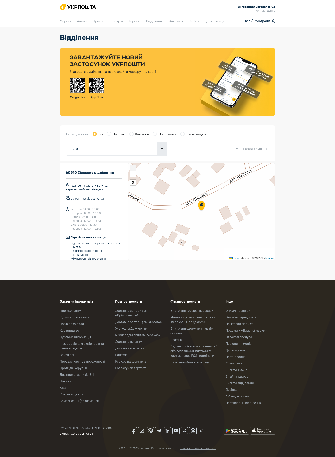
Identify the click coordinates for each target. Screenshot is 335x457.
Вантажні (142, 134)
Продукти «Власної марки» (246, 330)
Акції (63, 388)
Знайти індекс (236, 370)
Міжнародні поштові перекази (138, 335)
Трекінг (99, 21)
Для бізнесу (215, 21)
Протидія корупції (73, 368)
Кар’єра (194, 21)
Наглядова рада (72, 324)
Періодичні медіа (238, 344)
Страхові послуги (239, 337)
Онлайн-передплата (241, 317)
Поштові (119, 134)
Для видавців (236, 350)
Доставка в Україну (129, 348)
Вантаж (121, 355)
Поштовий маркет (239, 324)
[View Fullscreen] (133, 182)
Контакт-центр (71, 394)
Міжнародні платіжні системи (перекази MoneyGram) (192, 320)
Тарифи (134, 21)
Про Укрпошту (70, 311)
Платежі (176, 340)
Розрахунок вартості (131, 368)
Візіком (269, 258)
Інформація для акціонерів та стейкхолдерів (82, 346)
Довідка (231, 390)
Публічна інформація (75, 337)
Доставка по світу (128, 342)
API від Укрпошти (238, 396)
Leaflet (235, 258)
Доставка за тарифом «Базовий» (140, 322)
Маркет (65, 21)
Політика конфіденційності (198, 448)
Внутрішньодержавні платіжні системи (193, 331)
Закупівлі (67, 355)
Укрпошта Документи (131, 328)
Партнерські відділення (244, 403)
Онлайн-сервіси (238, 311)
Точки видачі (196, 134)
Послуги (117, 21)
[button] (201, 206)
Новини (65, 381)
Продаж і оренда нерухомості (82, 361)
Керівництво (69, 330)
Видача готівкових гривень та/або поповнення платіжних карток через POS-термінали (193, 351)
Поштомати (167, 134)
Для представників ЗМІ (77, 374)
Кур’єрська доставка (130, 361)
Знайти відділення (240, 383)
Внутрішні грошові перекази (191, 311)
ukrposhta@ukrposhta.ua (87, 198)
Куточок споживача (74, 317)
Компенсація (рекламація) (79, 401)
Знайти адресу (237, 376)
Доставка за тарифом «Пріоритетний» (131, 313)
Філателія (175, 21)
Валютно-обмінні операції (190, 362)
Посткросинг (235, 357)
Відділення (154, 21)
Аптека (82, 21)
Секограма (234, 363)
